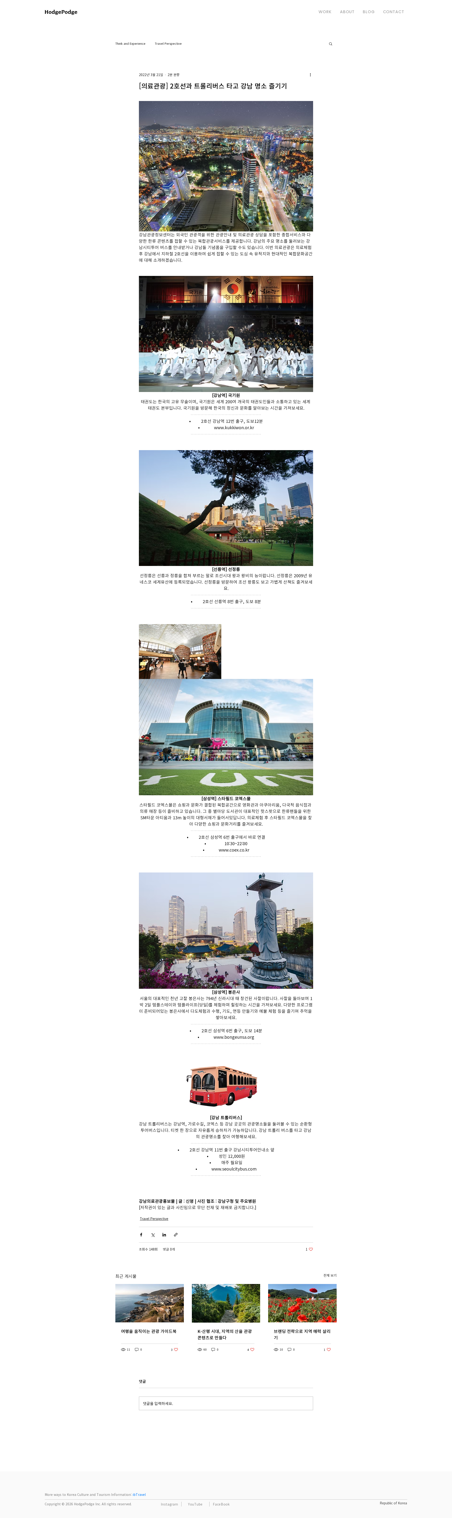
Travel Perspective (168, 43)
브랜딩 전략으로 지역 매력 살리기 (302, 1334)
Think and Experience (130, 43)
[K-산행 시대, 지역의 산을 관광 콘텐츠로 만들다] (226, 1303)
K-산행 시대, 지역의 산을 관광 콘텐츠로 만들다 (225, 1334)
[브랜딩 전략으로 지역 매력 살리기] (302, 1303)
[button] (330, 43)
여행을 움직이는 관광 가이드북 (149, 1331)
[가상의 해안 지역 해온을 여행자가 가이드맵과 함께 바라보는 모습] (149, 1303)
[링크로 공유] (176, 1234)
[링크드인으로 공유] (164, 1234)
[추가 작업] (310, 74)
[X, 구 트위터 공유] (152, 1234)
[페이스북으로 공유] (141, 1234)
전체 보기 (330, 1275)
